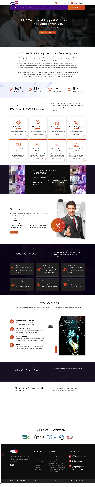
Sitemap (84, 480)
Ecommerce (72, 281)
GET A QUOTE (75, 7)
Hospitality (19, 281)
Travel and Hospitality (40, 461)
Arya (18, 344)
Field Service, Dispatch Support (57, 467)
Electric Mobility (38, 469)
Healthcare (71, 265)
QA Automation (22, 336)
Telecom (18, 265)
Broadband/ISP (38, 458)
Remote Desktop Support (56, 461)
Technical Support (54, 456)
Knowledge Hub (76, 480)
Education (45, 281)
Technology (37, 467)
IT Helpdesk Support (55, 458)
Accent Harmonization (25, 321)
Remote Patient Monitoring (56, 469)
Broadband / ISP (48, 265)
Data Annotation (54, 471)
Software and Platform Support (57, 465)
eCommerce (38, 465)
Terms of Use (58, 480)
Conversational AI (23, 328)
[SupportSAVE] (14, 2)
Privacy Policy (67, 480)
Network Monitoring (54, 460)
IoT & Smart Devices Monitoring (57, 463)
